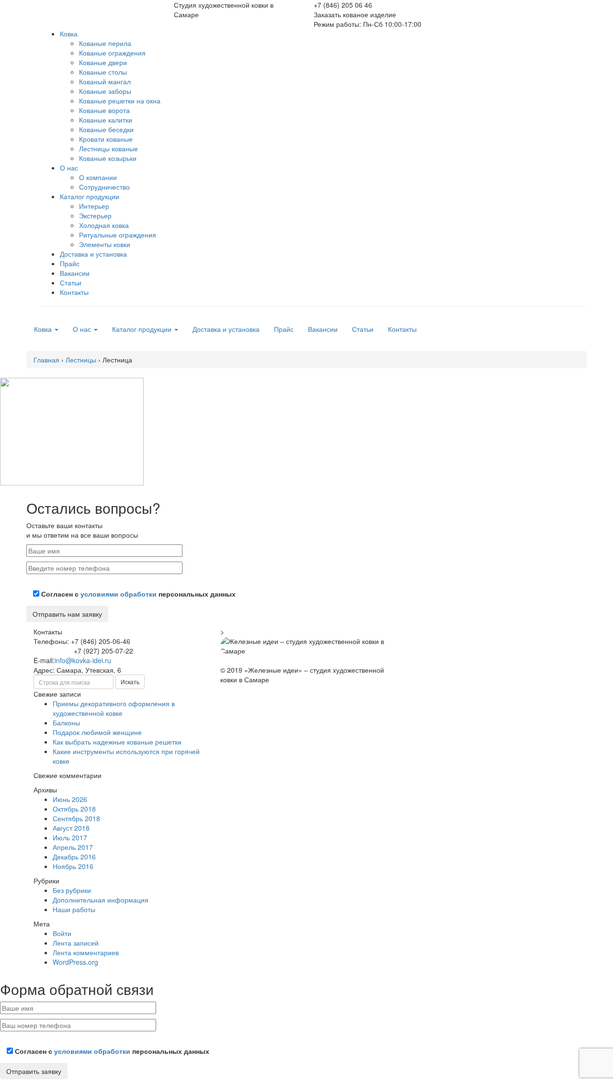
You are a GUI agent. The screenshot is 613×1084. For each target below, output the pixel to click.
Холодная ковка (104, 225)
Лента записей (76, 943)
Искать (130, 682)
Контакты (74, 292)
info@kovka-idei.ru (83, 660)
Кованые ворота (104, 110)
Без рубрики (72, 890)
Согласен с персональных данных (137, 593)
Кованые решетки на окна (119, 100)
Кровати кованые (106, 139)
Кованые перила (105, 43)
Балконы (66, 722)
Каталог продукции (89, 196)
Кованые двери (103, 62)
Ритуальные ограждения (117, 234)
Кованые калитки (105, 119)
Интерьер (94, 206)
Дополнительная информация (100, 899)
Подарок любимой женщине (97, 732)
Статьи (70, 282)
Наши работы (74, 909)
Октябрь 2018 (74, 808)
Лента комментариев (86, 952)
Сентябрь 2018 (76, 818)
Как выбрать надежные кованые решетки (117, 741)
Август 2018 (71, 828)
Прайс (69, 263)
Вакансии (75, 273)
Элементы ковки (104, 244)
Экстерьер (95, 215)
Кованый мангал (105, 81)
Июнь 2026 (70, 799)
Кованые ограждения (112, 52)
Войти (62, 933)
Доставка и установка (93, 254)
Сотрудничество (104, 187)
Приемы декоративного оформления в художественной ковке (114, 708)
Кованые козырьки (107, 158)
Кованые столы (103, 72)
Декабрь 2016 (74, 856)
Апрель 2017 (73, 847)
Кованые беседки (106, 129)
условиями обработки (118, 593)
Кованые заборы (105, 91)
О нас (69, 167)
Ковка (69, 33)
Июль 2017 (70, 837)
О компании (98, 177)
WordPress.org (75, 962)
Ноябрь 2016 (73, 866)
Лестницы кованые (108, 148)
